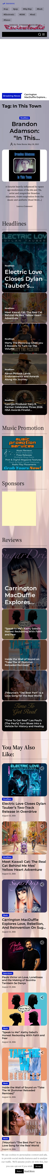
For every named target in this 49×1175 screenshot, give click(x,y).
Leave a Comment (25, 206)
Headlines (24, 118)
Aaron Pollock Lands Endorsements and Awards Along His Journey (22, 376)
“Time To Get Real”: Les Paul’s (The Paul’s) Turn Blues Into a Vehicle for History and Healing (24, 723)
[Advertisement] (24, 67)
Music (5, 915)
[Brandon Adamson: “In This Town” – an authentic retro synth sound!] (24, 166)
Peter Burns (22, 144)
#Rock (39, 9)
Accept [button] (38, 1166)
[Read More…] (35, 199)
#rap (6, 9)
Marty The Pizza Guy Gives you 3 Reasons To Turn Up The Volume (24, 345)
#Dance (7, 20)
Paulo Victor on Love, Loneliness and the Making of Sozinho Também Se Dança (22, 980)
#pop (15, 9)
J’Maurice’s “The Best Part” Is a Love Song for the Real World (24, 694)
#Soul (32, 14)
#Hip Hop (27, 9)
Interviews (7, 973)
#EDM (22, 14)
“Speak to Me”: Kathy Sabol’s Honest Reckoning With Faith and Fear (23, 631)
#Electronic (9, 14)
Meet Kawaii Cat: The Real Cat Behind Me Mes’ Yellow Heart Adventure (23, 315)
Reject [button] (19, 1171)
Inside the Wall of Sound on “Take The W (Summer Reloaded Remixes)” (22, 662)
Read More (29, 1171)
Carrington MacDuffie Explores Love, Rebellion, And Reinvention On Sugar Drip (24, 926)
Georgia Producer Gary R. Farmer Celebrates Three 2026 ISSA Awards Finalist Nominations (23, 409)
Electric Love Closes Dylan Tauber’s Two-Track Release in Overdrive (24, 289)
